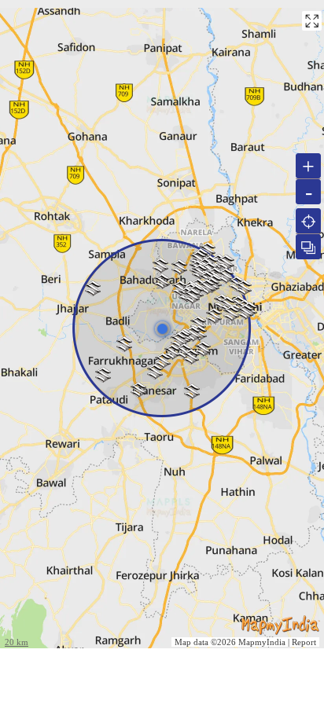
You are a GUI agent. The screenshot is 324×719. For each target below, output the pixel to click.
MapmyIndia (261, 642)
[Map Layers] (308, 246)
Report (304, 642)
